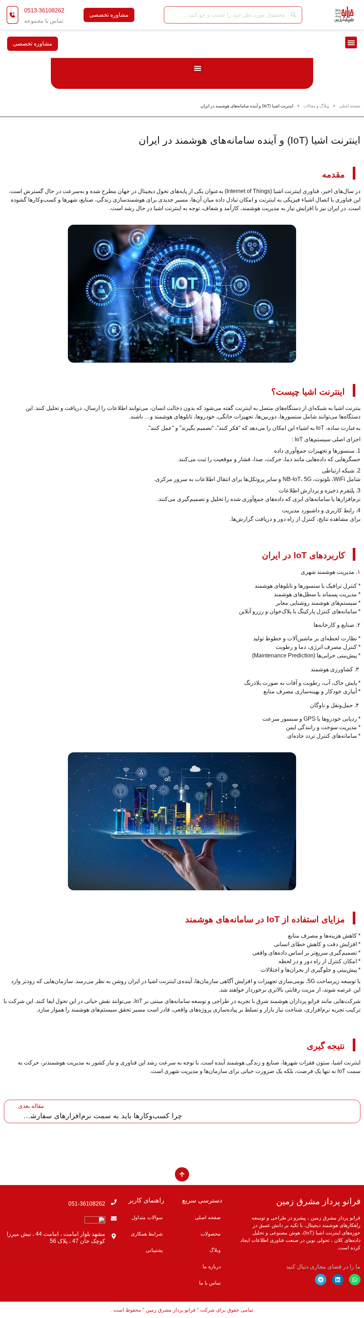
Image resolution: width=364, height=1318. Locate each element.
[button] (351, 42)
